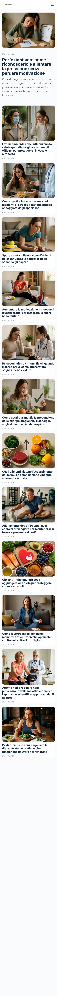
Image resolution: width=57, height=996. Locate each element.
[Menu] (52, 4)
